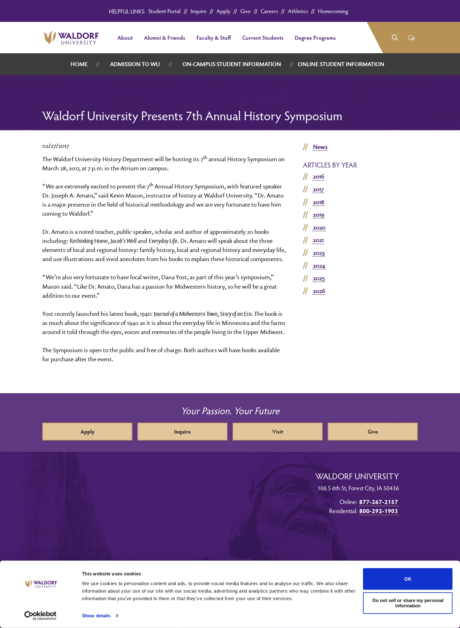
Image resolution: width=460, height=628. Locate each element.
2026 (319, 291)
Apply (223, 11)
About (125, 37)
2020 (319, 227)
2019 (318, 214)
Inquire (199, 11)
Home (79, 64)
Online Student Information (341, 64)
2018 (318, 202)
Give (245, 11)
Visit (277, 431)
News (320, 147)
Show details (96, 615)
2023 (319, 253)
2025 (319, 278)
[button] (394, 38)
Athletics (298, 11)
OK (407, 579)
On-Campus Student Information (231, 64)
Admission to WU (135, 64)
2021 (318, 240)
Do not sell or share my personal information (407, 603)
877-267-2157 (378, 501)
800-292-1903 (378, 511)
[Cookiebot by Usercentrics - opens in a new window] (40, 615)
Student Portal (164, 11)
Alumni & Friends (164, 37)
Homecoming (333, 11)
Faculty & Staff (214, 37)
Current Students (263, 37)
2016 (318, 176)
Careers (269, 11)
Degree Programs (315, 37)
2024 (319, 265)
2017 (318, 189)
